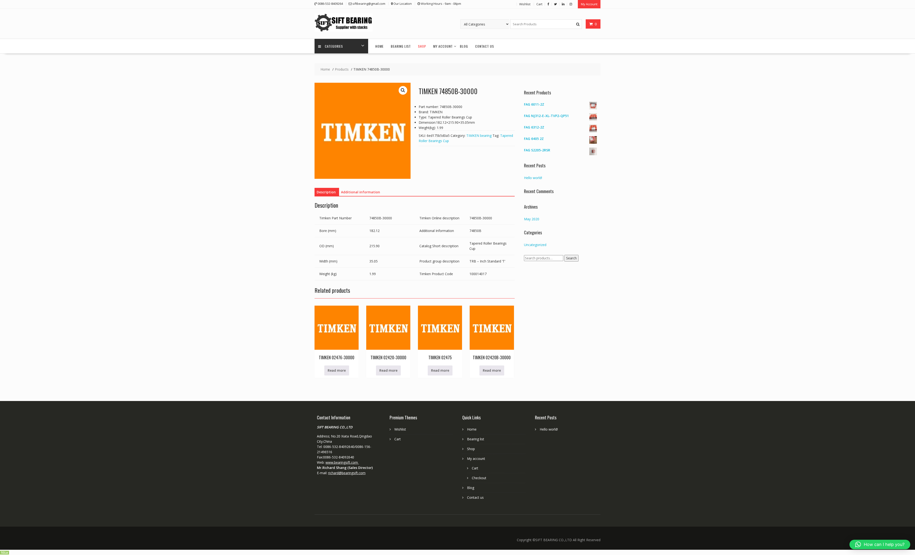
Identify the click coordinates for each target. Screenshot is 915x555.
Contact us (484, 46)
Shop (422, 46)
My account (443, 46)
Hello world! (533, 177)
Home (379, 46)
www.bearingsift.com (342, 462)
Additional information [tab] (360, 192)
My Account (589, 4)
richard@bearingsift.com (347, 473)
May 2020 (531, 219)
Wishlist (524, 4)
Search (571, 258)
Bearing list (401, 46)
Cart (539, 4)
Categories (334, 46)
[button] (403, 90)
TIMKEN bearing (479, 135)
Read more (337, 370)
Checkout (479, 478)
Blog (464, 46)
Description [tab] (326, 192)
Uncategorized (535, 244)
